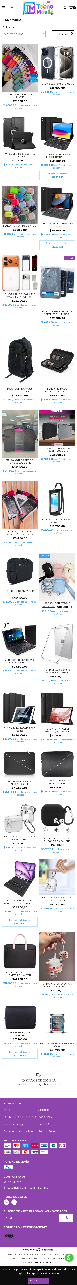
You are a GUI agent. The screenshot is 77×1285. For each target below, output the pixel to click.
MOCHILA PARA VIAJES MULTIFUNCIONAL (19, 390)
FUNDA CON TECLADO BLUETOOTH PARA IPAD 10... (57, 155)
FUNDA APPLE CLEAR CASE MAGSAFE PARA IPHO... (19, 295)
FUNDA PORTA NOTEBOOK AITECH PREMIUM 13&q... (57, 312)
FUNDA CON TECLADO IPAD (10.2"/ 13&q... (57, 225)
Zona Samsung (13, 1124)
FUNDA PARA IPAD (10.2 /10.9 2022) (19, 729)
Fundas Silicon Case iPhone (19, 95)
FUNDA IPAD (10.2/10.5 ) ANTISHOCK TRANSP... (57, 671)
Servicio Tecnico (48, 1131)
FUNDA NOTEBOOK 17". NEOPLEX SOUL (57, 782)
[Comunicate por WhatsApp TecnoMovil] (69, 1258)
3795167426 (15, 1182)
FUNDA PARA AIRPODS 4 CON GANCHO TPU (19, 838)
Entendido (38, 1280)
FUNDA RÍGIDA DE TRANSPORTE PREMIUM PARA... (57, 390)
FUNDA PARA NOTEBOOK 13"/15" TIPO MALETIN (20, 973)
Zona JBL (44, 1124)
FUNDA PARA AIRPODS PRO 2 (19, 225)
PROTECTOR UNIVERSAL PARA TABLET (57, 1044)
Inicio (6, 19)
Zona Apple (45, 1117)
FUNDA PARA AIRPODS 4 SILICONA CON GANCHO (57, 839)
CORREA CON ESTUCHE (57, 603)
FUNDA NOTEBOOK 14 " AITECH (20, 1034)
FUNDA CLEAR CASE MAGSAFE (57, 83)
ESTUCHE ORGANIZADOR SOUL (20, 592)
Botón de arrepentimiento (38, 1262)
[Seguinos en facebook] (14, 1202)
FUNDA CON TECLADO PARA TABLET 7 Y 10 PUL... (20, 661)
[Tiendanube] (38, 1251)
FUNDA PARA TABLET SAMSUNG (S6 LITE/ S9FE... (57, 730)
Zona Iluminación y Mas (18, 1131)
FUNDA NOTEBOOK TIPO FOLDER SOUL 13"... (57, 449)
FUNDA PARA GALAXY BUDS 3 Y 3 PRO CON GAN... (57, 899)
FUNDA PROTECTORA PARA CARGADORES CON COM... (57, 985)
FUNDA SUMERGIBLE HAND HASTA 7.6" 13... (57, 521)
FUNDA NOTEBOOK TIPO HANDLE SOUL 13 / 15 (19, 461)
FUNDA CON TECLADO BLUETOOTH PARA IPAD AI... (19, 902)
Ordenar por (9, 27)
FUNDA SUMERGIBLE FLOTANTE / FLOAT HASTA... (20, 533)
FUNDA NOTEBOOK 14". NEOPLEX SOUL (20, 782)
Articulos (43, 1109)
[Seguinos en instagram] (6, 1202)
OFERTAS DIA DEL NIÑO (20, 1117)
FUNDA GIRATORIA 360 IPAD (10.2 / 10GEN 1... (19, 155)
